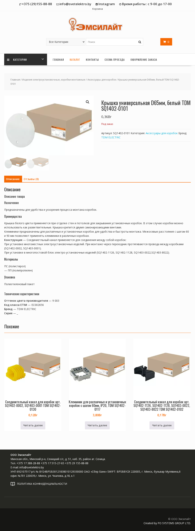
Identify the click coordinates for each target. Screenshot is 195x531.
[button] (87, 102)
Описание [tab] (12, 179)
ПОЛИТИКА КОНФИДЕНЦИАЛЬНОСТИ (42, 484)
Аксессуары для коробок (101, 79)
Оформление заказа (143, 59)
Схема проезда (115, 59)
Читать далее (33, 425)
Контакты (92, 59)
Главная (58, 59)
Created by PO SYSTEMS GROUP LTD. (167, 523)
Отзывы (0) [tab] (31, 179)
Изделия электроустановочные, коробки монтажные (53, 79)
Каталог (75, 59)
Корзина (97, 8)
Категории (19, 59)
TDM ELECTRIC (111, 137)
